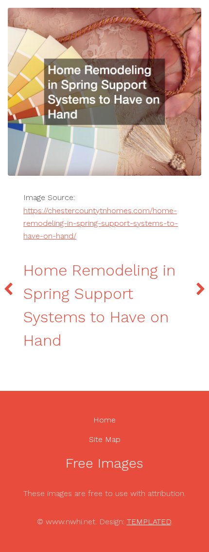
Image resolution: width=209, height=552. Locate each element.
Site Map (105, 439)
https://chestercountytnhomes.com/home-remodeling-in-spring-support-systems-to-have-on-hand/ (100, 223)
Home (104, 419)
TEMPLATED (149, 521)
